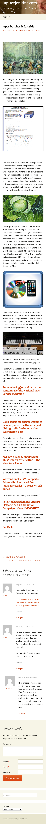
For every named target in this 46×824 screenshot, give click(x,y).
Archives (6, 806)
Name (6, 761)
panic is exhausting (14, 556)
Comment (8, 744)
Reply (20, 618)
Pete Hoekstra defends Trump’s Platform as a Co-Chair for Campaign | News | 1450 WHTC (21, 505)
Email (6, 767)
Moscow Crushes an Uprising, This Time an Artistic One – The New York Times (21, 460)
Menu (5, 17)
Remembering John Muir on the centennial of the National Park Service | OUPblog (22, 390)
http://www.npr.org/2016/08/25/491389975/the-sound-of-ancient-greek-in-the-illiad (29, 602)
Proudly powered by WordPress (15, 819)
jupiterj (40, 30)
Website (6, 772)
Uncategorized (27, 30)
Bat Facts (8, 527)
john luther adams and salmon (26, 560)
